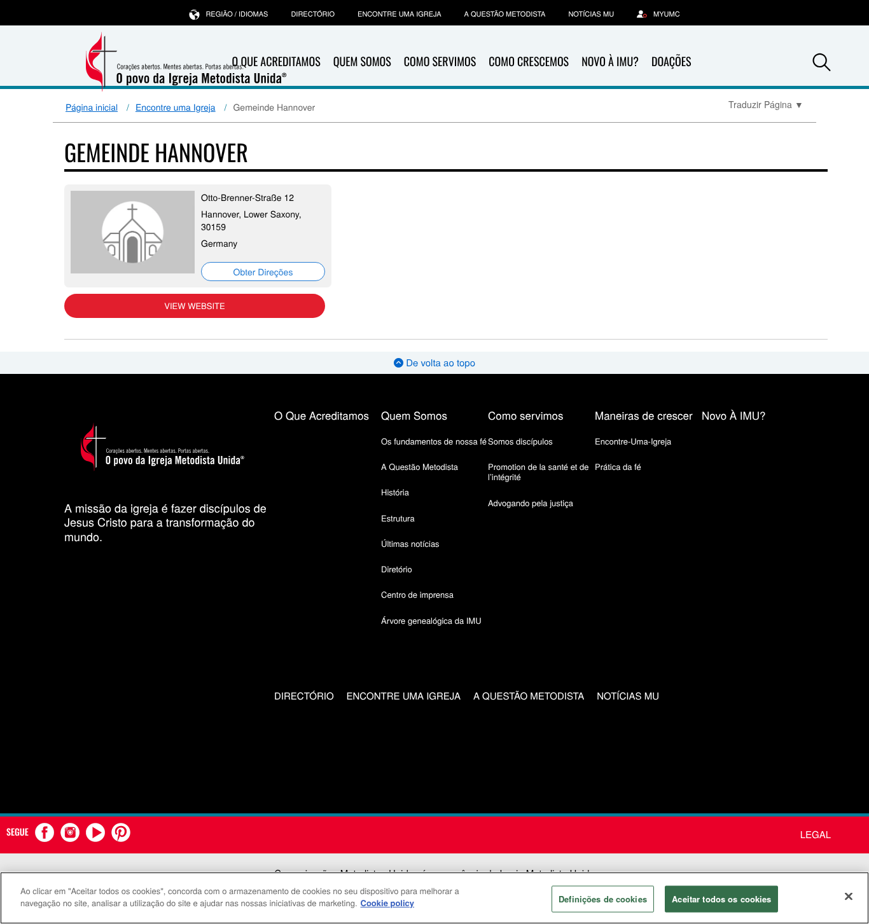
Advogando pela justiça (530, 503)
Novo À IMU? (610, 61)
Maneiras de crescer (644, 415)
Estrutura (398, 518)
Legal (815, 834)
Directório (313, 14)
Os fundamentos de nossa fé (434, 441)
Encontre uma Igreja (176, 106)
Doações (671, 61)
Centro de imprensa (417, 594)
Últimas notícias (410, 543)
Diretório (396, 569)
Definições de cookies (603, 899)
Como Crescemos (529, 61)
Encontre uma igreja (399, 14)
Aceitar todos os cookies (721, 899)
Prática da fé (618, 466)
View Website (194, 306)
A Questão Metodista (505, 14)
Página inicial (92, 106)
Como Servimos (440, 61)
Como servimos (526, 415)
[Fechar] (849, 896)
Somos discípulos (520, 441)
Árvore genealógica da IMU (431, 620)
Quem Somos (362, 61)
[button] (822, 62)
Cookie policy (388, 903)
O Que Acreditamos (321, 415)
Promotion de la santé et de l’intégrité (538, 471)
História (395, 492)
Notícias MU (591, 14)
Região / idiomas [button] (236, 14)
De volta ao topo (439, 362)
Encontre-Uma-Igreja (633, 441)
